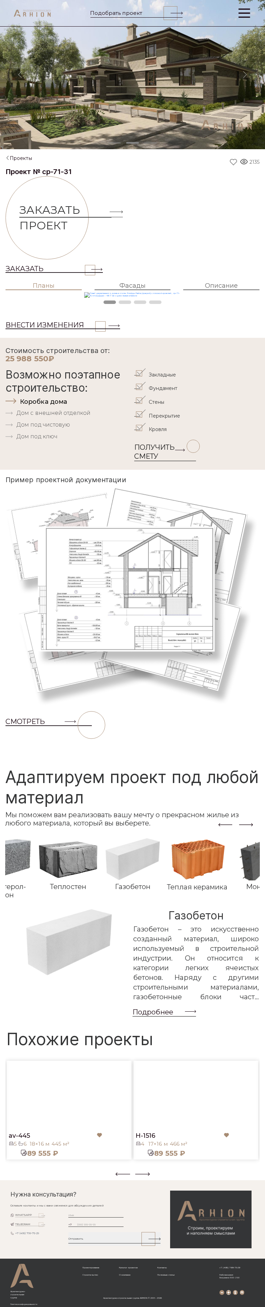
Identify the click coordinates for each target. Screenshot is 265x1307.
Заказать (24, 269)
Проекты (21, 158)
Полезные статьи (166, 1274)
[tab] (69, 402)
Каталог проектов (128, 1267)
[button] (10, 1176)
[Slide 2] (132, 143)
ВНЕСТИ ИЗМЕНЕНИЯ (45, 325)
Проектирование (90, 1267)
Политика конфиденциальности (23, 1304)
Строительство (90, 1274)
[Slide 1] (114, 143)
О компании (124, 1274)
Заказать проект (49, 217)
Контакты (162, 1267)
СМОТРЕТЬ (25, 721)
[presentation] (225, 824)
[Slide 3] (150, 143)
